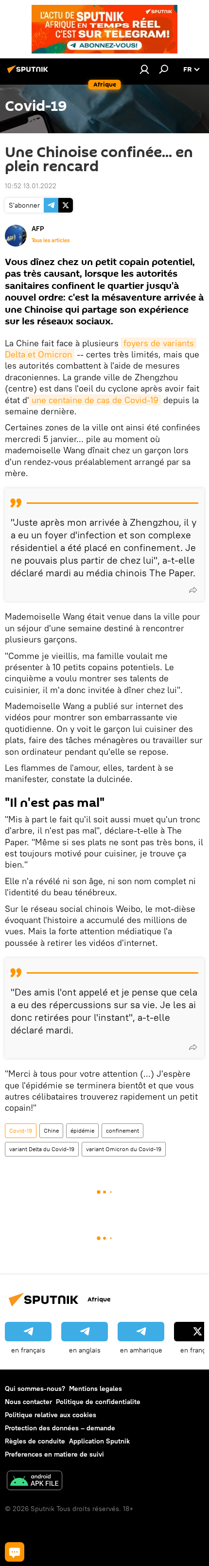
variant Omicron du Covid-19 (123, 1149)
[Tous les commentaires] (14, 1552)
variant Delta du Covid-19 (41, 1149)
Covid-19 (20, 1130)
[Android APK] (34, 1482)
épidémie (82, 1130)
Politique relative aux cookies (50, 1414)
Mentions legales (95, 1388)
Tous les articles (51, 240)
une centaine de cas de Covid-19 (95, 400)
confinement (122, 1130)
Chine (51, 1130)
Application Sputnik (99, 1441)
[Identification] (144, 69)
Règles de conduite (35, 1441)
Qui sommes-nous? (35, 1388)
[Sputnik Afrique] (29, 73)
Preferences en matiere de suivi (54, 1454)
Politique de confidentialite (98, 1401)
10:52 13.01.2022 (30, 185)
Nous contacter (28, 1401)
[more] (193, 590)
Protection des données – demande (60, 1428)
